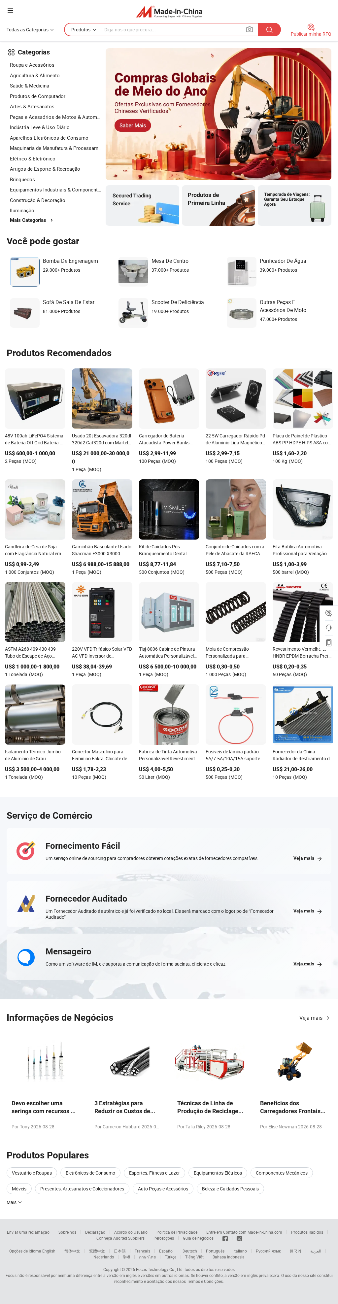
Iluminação (22, 210)
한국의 (295, 1250)
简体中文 (72, 1250)
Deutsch (190, 1250)
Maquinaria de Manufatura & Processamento (56, 148)
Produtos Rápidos (307, 1232)
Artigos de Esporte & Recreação (45, 168)
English (48, 1250)
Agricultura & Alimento (35, 75)
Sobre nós (67, 1232)
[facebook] (225, 1238)
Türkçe (170, 1256)
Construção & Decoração (37, 200)
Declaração (95, 1232)
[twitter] (239, 1238)
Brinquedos (22, 179)
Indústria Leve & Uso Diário (40, 127)
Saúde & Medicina (29, 85)
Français (142, 1250)
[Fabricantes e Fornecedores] (169, 11)
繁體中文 (97, 1250)
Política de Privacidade (176, 1232)
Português (215, 1250)
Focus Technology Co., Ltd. (160, 1269)
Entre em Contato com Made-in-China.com (244, 1232)
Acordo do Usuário (131, 1232)
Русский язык (268, 1250)
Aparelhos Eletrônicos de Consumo (49, 137)
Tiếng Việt (194, 1256)
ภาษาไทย (147, 1256)
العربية (315, 1250)
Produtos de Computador (37, 96)
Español (166, 1250)
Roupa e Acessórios (32, 64)
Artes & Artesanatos (32, 106)
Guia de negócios (198, 1238)
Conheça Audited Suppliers (120, 1238)
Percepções (163, 1238)
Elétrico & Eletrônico (32, 158)
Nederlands (103, 1256)
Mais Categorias (28, 220)
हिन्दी (126, 1256)
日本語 (120, 1250)
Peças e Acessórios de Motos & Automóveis (56, 117)
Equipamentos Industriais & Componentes (56, 189)
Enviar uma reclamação (28, 1232)
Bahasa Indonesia (229, 1256)
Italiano (240, 1250)
